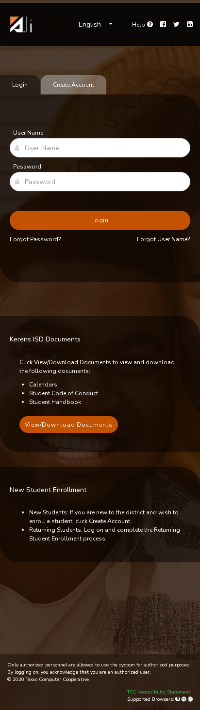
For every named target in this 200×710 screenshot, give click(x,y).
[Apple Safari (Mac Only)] (190, 699)
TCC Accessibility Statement (158, 692)
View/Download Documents (69, 425)
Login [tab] (20, 85)
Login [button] (100, 220)
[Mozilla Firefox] (178, 699)
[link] (19, 24)
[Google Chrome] (185, 699)
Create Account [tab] (73, 85)
